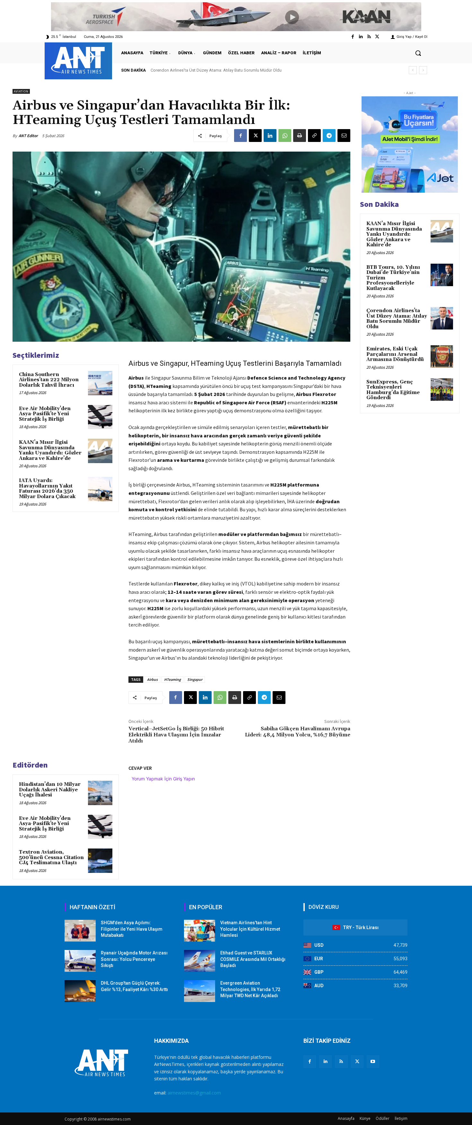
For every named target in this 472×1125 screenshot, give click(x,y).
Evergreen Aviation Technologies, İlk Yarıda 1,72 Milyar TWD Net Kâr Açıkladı (250, 989)
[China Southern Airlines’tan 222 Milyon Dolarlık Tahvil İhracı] (100, 383)
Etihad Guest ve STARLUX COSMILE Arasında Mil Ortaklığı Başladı (252, 959)
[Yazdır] (299, 135)
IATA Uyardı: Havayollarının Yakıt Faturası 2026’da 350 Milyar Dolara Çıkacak (47, 489)
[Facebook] (353, 37)
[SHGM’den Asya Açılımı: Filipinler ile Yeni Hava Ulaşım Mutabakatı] (80, 931)
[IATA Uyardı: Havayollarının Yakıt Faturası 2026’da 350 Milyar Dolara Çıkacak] (100, 489)
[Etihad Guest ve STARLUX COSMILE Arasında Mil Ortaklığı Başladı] (199, 961)
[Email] (343, 135)
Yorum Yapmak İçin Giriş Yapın (163, 778)
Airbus (152, 679)
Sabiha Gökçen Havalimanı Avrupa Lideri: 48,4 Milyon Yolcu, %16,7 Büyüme (297, 731)
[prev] (413, 70)
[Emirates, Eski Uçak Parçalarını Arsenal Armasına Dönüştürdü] (442, 356)
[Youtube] (373, 1061)
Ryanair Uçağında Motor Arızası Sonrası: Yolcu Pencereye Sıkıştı (134, 959)
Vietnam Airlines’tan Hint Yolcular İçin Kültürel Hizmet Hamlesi (250, 929)
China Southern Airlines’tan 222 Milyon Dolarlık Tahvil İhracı (49, 380)
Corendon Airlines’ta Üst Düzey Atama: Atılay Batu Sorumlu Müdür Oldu (396, 319)
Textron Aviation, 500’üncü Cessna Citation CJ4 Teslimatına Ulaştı (51, 857)
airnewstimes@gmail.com (194, 1093)
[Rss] (369, 37)
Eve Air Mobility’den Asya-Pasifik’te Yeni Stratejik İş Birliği (45, 414)
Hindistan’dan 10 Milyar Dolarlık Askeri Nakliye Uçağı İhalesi (50, 789)
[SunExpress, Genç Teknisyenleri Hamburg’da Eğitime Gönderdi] (442, 389)
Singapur (194, 679)
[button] (418, 53)
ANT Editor (28, 135)
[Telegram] (329, 135)
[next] (423, 70)
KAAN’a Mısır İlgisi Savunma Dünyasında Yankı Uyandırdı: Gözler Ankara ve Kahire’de (50, 450)
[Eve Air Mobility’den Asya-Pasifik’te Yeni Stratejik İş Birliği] (100, 417)
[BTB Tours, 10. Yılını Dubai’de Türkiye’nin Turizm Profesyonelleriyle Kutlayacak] (442, 275)
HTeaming (172, 679)
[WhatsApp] (284, 135)
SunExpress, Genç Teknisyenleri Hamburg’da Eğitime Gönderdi (393, 390)
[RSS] (341, 1061)
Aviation (21, 91)
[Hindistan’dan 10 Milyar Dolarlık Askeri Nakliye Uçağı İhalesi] (100, 793)
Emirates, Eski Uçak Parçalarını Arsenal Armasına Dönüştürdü (207, 70)
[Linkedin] (361, 37)
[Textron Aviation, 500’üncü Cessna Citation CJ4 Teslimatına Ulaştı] (100, 860)
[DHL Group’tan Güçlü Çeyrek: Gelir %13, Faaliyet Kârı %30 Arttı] (80, 991)
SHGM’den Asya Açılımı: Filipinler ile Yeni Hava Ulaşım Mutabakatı (131, 929)
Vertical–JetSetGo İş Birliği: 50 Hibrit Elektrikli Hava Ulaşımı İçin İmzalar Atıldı (176, 734)
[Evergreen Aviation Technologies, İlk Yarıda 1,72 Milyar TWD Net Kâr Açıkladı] (199, 991)
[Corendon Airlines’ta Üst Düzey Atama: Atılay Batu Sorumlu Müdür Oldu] (442, 318)
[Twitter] (377, 37)
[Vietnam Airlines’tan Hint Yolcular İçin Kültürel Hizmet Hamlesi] (199, 931)
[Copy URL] (314, 135)
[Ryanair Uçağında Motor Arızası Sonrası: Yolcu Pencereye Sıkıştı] (80, 961)
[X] (255, 135)
